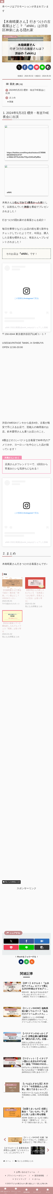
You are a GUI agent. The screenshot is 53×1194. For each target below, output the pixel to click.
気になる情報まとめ (12, 882)
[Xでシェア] (19, 67)
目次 (12, 84)
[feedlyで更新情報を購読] (26, 961)
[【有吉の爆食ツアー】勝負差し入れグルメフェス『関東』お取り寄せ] (12, 616)
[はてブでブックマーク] (30, 67)
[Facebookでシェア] (25, 67)
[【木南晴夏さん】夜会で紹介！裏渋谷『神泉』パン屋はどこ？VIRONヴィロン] (12, 583)
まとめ (12, 97)
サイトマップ (20, 1179)
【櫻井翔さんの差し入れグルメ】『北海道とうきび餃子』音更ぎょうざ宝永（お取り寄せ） (34, 595)
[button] (48, 67)
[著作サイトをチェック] (21, 961)
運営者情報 (39, 1175)
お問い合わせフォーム (25, 1172)
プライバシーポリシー (16, 1175)
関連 (11, 102)
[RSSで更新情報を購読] (31, 961)
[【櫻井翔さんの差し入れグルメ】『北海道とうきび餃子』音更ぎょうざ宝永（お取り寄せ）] (35, 583)
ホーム (37, 1179)
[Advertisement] (26, 762)
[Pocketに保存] (36, 67)
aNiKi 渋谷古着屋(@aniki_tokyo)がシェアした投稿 (26, 327)
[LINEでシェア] (42, 67)
